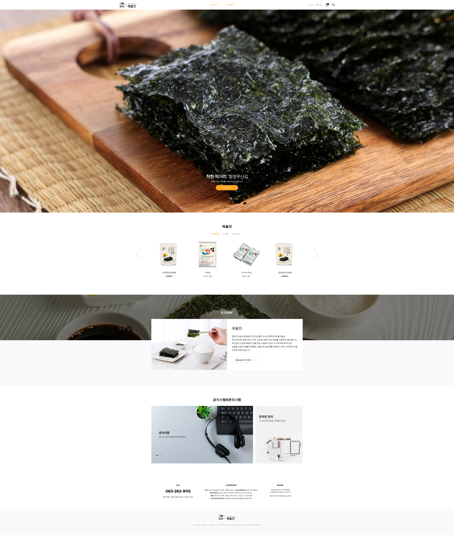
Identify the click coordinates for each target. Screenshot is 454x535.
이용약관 (212, 525)
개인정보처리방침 (200, 525)
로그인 (310, 5)
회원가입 (318, 5)
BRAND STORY (244, 360)
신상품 (225, 234)
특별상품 (215, 234)
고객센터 (230, 5)
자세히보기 (226, 188)
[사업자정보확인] (246, 493)
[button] (121, 111)
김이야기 (214, 5)
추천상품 (236, 234)
